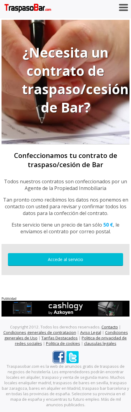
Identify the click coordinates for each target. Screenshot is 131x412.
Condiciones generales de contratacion (39, 332)
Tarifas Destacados (59, 338)
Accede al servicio (65, 259)
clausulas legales (100, 343)
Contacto (109, 327)
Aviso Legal (90, 332)
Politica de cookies (63, 343)
